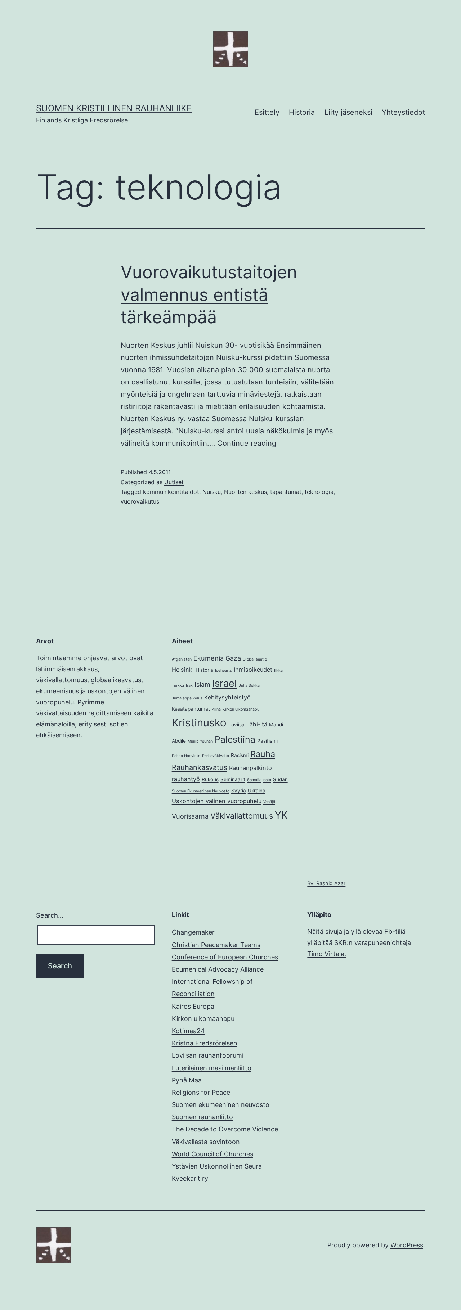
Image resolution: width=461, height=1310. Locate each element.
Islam (202, 684)
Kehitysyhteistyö (227, 697)
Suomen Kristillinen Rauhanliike (114, 108)
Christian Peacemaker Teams (216, 945)
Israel (224, 683)
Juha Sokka (249, 685)
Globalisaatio (255, 659)
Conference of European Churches (225, 957)
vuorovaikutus (140, 501)
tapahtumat (285, 491)
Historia (302, 112)
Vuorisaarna (190, 816)
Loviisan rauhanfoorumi (207, 1055)
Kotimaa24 (188, 1031)
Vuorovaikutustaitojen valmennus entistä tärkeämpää (209, 294)
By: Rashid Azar (326, 883)
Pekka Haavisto (186, 755)
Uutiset (174, 482)
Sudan (280, 779)
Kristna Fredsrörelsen (204, 1043)
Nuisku (211, 491)
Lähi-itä (256, 724)
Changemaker (193, 932)
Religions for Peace (201, 1092)
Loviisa (236, 725)
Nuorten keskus (245, 491)
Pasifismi (267, 741)
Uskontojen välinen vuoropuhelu (216, 801)
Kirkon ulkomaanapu (241, 709)
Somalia (254, 780)
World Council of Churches (212, 1154)
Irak (189, 685)
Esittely (267, 112)
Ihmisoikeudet (253, 669)
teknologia (319, 491)
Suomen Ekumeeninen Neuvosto (200, 791)
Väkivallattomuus (241, 815)
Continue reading (246, 443)
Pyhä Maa (187, 1080)
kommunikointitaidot (171, 491)
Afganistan (182, 659)
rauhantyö (186, 779)
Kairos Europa (193, 1006)
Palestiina (235, 739)
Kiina (216, 709)
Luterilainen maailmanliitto (211, 1068)
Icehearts (223, 670)
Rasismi (240, 755)
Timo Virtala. (326, 954)
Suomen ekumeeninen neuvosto (220, 1104)
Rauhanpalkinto (250, 767)
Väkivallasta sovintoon (206, 1141)
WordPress (406, 1245)
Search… (49, 915)
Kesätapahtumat (191, 709)
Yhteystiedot (403, 112)
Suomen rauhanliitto (202, 1117)
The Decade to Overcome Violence (225, 1129)
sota (267, 780)
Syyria (238, 790)
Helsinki (183, 669)
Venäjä (269, 802)
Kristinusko (199, 722)
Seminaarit (232, 779)
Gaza (233, 658)
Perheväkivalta (215, 755)
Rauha (262, 754)
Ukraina (256, 790)
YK (281, 815)
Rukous (210, 779)
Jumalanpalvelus (187, 698)
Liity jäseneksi (348, 112)
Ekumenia (208, 658)
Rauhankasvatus (199, 767)
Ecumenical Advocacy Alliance (218, 969)
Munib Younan (200, 741)
